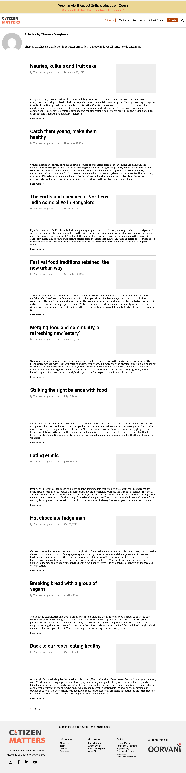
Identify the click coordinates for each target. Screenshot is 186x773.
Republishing (123, 748)
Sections (137, 20)
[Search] (182, 20)
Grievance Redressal (126, 756)
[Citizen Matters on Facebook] (18, 762)
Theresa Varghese (43, 72)
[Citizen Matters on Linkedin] (26, 762)
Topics (123, 20)
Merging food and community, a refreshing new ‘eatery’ (64, 330)
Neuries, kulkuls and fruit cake (63, 66)
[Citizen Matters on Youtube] (34, 762)
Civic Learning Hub (97, 748)
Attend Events (95, 746)
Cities (108, 20)
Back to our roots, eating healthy (65, 646)
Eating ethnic (44, 455)
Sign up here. (102, 726)
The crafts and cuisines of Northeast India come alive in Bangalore (70, 199)
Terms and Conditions (127, 746)
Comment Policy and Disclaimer (126, 752)
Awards (63, 748)
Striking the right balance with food (68, 390)
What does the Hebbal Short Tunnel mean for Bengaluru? (93, 10)
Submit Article (156, 20)
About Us (64, 743)
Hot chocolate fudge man (57, 518)
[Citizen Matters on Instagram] (10, 762)
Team (62, 746)
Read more (35, 118)
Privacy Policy (123, 743)
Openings (64, 751)
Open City (92, 751)
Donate (172, 20)
